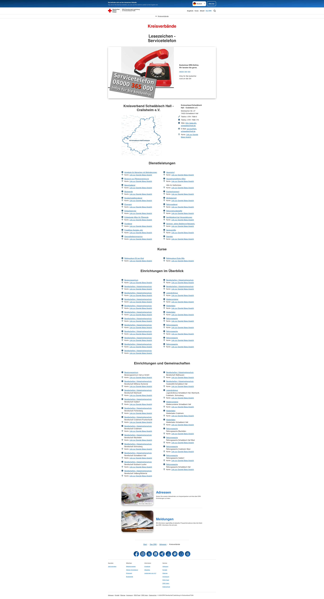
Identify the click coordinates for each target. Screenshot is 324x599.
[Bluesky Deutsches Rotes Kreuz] (181, 554)
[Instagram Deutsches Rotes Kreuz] (142, 554)
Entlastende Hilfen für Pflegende (136, 217)
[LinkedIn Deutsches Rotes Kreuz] (155, 554)
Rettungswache (172, 318)
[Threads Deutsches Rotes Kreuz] (187, 554)
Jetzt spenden (112, 566)
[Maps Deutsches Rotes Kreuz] (168, 554)
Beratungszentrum (131, 280)
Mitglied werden (131, 566)
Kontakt (165, 570)
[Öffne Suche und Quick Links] (214, 10)
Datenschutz (166, 587)
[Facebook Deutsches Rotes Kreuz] (136, 554)
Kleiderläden (170, 305)
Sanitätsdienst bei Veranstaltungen (179, 217)
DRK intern (166, 583)
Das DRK (209, 11)
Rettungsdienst (171, 204)
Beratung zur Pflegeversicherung (136, 178)
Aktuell (202, 11)
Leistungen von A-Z (150, 573)
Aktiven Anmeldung (132, 570)
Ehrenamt (128, 204)
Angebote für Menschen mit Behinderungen (140, 172)
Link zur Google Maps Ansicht (189, 135)
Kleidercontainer (172, 299)
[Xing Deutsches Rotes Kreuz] (162, 554)
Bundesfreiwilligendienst (133, 198)
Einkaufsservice (130, 211)
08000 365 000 (184, 71)
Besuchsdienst (129, 185)
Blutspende (128, 191)
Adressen (163, 492)
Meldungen (165, 519)
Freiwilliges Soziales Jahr (133, 230)
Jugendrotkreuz (172, 293)
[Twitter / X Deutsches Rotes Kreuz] (149, 554)
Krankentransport (172, 191)
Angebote (190, 11)
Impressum (166, 577)
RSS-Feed (166, 580)
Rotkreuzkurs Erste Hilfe (175, 258)
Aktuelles (147, 570)
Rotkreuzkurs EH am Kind (134, 258)
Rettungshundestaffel (174, 211)
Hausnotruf (170, 172)
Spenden (169, 236)
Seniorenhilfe (171, 230)
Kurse (197, 11)
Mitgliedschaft (171, 198)
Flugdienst (128, 223)
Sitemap (165, 573)
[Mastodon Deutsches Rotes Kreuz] (175, 554)
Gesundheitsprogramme (133, 236)
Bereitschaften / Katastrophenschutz (138, 286)
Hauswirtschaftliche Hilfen (176, 178)
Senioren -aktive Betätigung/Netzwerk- (180, 223)
